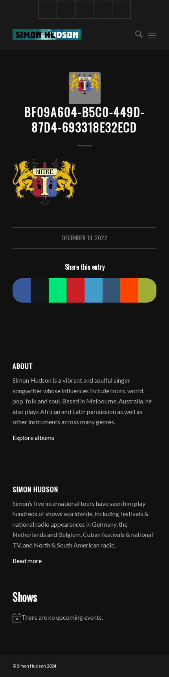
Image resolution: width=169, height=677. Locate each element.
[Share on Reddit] (129, 290)
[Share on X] (40, 290)
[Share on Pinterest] (75, 290)
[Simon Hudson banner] (70, 34)
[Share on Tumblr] (112, 290)
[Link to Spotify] (121, 9)
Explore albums (33, 437)
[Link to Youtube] (84, 9)
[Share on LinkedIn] (93, 290)
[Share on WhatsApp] (58, 290)
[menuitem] (135, 34)
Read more (27, 560)
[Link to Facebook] (47, 9)
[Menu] (152, 34)
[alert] (84, 617)
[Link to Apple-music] (103, 9)
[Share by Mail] (147, 290)
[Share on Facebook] (22, 290)
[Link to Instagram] (66, 9)
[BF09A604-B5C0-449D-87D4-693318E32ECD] (85, 88)
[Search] (135, 34)
